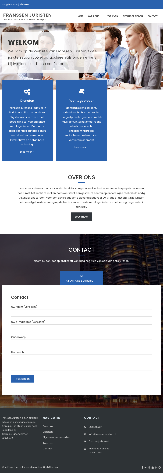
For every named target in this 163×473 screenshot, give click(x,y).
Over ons (93, 16)
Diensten (48, 431)
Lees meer (26, 151)
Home (80, 16)
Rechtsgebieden (133, 16)
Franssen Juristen (27, 15)
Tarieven (113, 16)
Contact (152, 16)
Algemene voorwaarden (56, 437)
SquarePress (30, 467)
